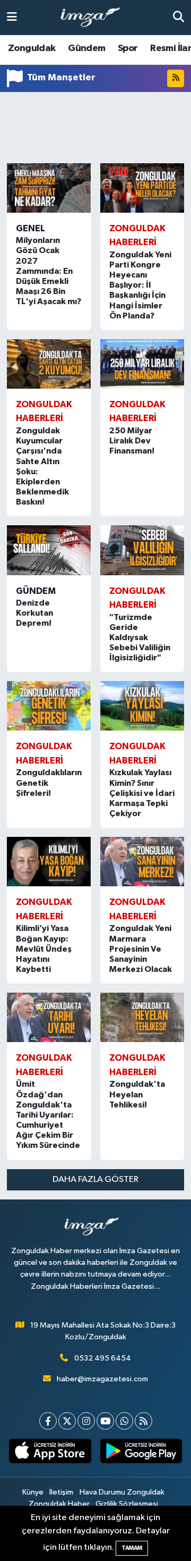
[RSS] (143, 1421)
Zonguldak (32, 48)
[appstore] (50, 1453)
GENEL (30, 228)
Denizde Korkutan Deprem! (34, 613)
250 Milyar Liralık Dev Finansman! (131, 440)
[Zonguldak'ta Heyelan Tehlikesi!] (142, 1017)
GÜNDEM (36, 590)
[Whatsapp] (124, 1421)
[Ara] (178, 17)
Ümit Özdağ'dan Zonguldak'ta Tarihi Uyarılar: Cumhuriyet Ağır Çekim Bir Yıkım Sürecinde (48, 1114)
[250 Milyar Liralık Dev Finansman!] (142, 364)
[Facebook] (48, 1421)
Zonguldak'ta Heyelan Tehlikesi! (137, 1094)
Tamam (131, 1548)
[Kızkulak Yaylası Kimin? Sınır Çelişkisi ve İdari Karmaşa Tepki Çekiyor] (142, 706)
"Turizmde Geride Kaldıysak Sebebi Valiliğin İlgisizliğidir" (139, 637)
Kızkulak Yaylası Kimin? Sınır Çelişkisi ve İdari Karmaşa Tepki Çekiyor (142, 793)
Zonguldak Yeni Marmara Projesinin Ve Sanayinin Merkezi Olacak (140, 948)
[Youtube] (105, 1421)
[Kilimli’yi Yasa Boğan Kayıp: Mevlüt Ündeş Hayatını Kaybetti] (49, 861)
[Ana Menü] (12, 17)
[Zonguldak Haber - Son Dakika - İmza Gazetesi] (95, 18)
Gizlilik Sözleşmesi (127, 1504)
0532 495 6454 (102, 1358)
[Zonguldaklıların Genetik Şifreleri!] (49, 706)
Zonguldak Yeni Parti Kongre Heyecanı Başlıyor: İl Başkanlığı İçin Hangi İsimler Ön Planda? (140, 285)
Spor (128, 48)
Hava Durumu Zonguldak (122, 1492)
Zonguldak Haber (59, 1504)
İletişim (61, 1492)
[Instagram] (86, 1421)
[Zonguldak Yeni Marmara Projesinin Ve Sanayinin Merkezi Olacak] (142, 861)
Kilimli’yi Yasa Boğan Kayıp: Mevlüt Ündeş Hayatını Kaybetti (44, 948)
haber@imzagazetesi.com (102, 1379)
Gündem (86, 48)
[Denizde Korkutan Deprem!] (49, 550)
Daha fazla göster (95, 1179)
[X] (67, 1421)
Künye (33, 1492)
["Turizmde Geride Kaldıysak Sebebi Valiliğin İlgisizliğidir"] (142, 550)
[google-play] (141, 1453)
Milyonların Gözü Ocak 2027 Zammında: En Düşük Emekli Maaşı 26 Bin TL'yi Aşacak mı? (48, 271)
